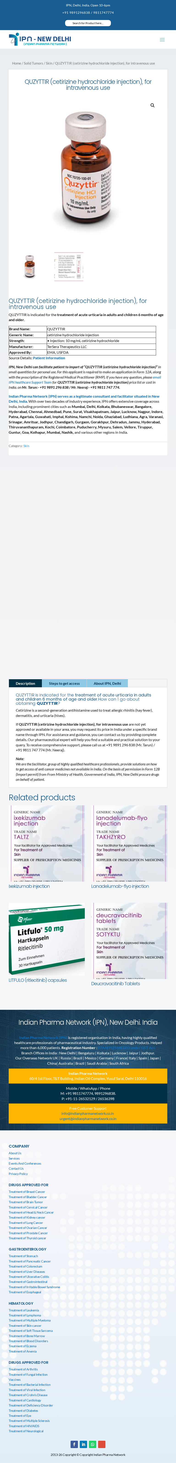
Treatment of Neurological (26, 1431)
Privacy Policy (18, 1174)
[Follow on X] (36, 545)
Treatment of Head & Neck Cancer (31, 1212)
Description (25, 683)
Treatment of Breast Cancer (27, 1192)
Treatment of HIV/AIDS (24, 1426)
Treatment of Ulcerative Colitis (29, 1277)
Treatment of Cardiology (25, 1400)
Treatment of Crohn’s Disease (28, 1395)
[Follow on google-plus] (101, 1444)
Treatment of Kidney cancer (27, 1217)
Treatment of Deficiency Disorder (31, 1405)
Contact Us (16, 1168)
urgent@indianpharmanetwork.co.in (88, 1118)
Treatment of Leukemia (24, 1310)
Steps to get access (64, 683)
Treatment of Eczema (22, 1346)
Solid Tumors (33, 63)
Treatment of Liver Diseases (27, 1271)
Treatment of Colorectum (25, 1266)
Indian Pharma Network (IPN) (43, 1037)
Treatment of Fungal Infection (28, 1374)
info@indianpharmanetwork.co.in (39, 536)
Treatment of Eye (20, 1416)
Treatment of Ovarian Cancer (28, 1228)
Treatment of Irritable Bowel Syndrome (34, 1287)
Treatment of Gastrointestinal (28, 1282)
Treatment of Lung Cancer (26, 1223)
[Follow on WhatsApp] (92, 1444)
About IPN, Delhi (107, 683)
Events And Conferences (25, 1163)
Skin (49, 63)
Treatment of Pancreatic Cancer (30, 1261)
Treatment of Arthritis (23, 1369)
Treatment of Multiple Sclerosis (29, 1421)
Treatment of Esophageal (25, 1292)
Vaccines (14, 1379)
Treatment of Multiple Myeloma (30, 1320)
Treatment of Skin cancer (25, 1325)
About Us (15, 1153)
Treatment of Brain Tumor (26, 1202)
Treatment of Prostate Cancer (28, 1233)
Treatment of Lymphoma (25, 1315)
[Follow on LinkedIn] (27, 545)
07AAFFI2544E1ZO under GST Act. (127, 1047)
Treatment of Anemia (23, 1351)
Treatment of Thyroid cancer (27, 1238)
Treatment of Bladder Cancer (28, 1197)
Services (14, 1158)
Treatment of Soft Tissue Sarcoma (30, 1331)
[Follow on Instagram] (45, 545)
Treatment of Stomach (23, 1256)
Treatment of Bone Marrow (27, 1336)
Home (16, 63)
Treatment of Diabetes (23, 1410)
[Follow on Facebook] (18, 545)
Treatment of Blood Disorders (28, 1341)
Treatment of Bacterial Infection (29, 1385)
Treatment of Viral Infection (27, 1390)
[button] (152, 105)
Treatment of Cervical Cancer (28, 1207)
